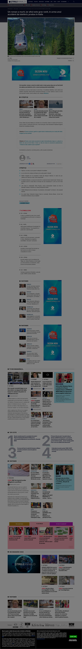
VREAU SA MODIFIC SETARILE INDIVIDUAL (73, 640)
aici (13, 643)
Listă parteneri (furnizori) (41, 638)
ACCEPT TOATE (73, 636)
